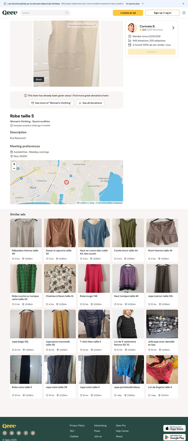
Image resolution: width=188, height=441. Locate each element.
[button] (14, 164)
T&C (72, 430)
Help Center (122, 430)
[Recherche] (67, 13)
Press (97, 430)
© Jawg (90, 202)
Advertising (100, 425)
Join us (98, 436)
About (119, 436)
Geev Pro (121, 425)
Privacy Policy (77, 425)
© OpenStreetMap (104, 202)
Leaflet (82, 202)
